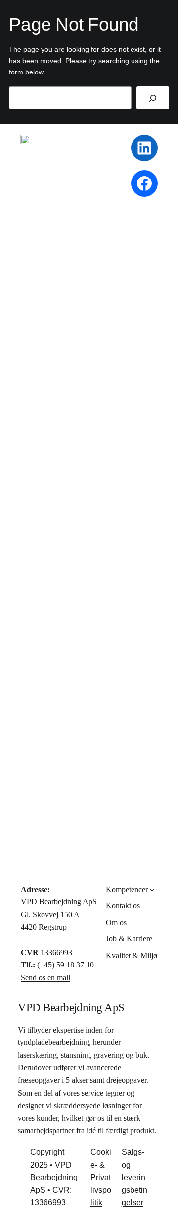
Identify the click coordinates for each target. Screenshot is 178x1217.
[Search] (152, 97)
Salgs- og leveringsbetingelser (134, 1177)
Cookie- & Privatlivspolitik (100, 1177)
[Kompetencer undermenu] (152, 889)
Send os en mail (45, 977)
